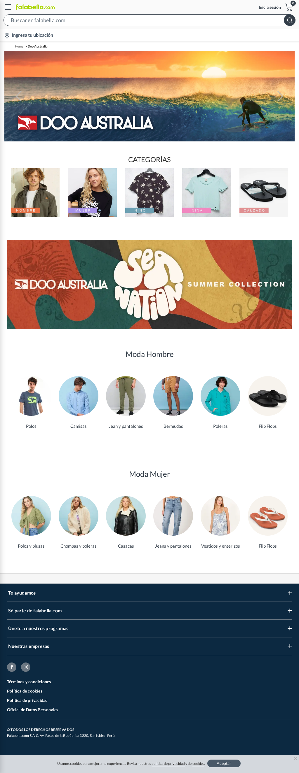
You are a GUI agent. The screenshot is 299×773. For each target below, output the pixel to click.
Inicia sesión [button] (270, 7)
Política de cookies (24, 690)
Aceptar (224, 763)
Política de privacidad (27, 700)
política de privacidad (168, 763)
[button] (149, 21)
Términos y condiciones (29, 681)
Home (19, 46)
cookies (198, 763)
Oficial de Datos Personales (32, 709)
